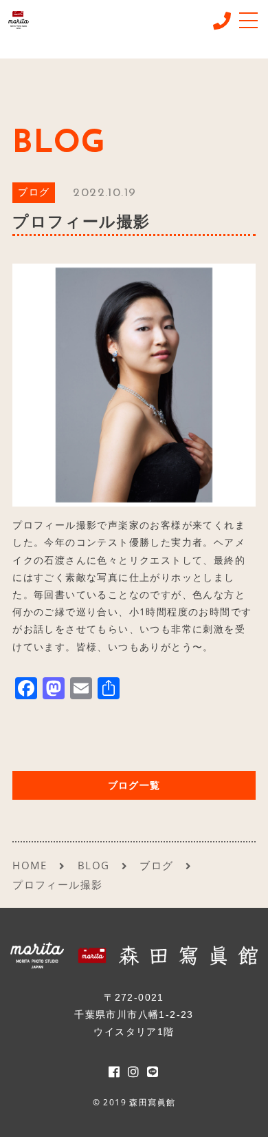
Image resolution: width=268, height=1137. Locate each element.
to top (240, 1113)
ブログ (33, 193)
